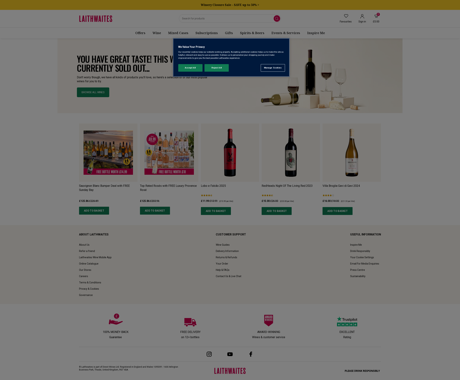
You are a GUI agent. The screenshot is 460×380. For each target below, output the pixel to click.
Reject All (216, 67)
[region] (231, 57)
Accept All (190, 67)
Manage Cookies (273, 67)
